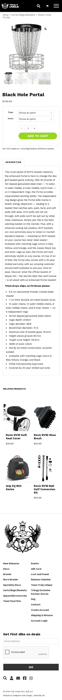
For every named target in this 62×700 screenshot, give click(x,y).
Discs (6, 569)
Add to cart (38, 136)
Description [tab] (13, 162)
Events (35, 563)
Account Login (39, 620)
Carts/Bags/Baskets (23, 14)
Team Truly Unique (41, 585)
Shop (6, 14)
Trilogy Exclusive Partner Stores (40, 592)
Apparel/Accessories (15, 595)
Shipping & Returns (42, 615)
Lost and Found (40, 574)
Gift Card (36, 569)
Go (31, 667)
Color (11, 119)
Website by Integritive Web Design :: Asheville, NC (24, 696)
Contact (35, 604)
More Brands (10, 579)
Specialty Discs (12, 585)
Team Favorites (12, 601)
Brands (7, 574)
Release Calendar (41, 579)
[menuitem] (38, 6)
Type (10, 112)
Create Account (40, 610)
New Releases (11, 563)
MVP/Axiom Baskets (46, 149)
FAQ (33, 599)
